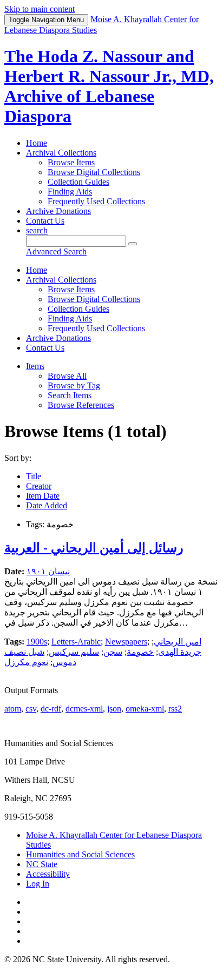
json (114, 708)
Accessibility (48, 873)
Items (35, 366)
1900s (37, 641)
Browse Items (71, 162)
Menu (46, 20)
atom (12, 708)
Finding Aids (70, 191)
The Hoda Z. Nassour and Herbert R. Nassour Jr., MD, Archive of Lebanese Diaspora (109, 86)
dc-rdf (51, 708)
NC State (41, 864)
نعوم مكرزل (26, 662)
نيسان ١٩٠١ (48, 571)
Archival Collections (61, 152)
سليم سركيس (74, 651)
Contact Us (45, 220)
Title (33, 476)
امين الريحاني (177, 641)
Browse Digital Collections (94, 172)
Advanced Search (56, 251)
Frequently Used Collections (96, 201)
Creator (38, 486)
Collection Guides (78, 181)
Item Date (43, 495)
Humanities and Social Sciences (80, 854)
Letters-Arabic (76, 641)
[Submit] (132, 243)
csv (30, 708)
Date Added (46, 505)
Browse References (81, 405)
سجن (112, 651)
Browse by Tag (74, 385)
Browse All (67, 375)
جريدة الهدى (179, 651)
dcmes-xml (84, 708)
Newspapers (126, 641)
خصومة (140, 651)
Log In (37, 883)
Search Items (69, 395)
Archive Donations (58, 211)
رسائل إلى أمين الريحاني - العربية (93, 548)
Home (36, 142)
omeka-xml (145, 708)
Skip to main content (39, 9)
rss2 (175, 708)
